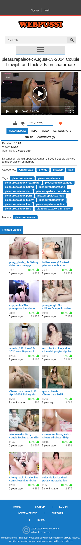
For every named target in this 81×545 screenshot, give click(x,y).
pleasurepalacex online (50, 204)
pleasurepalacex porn (18, 195)
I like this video (15, 123)
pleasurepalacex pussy (19, 199)
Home (17, 506)
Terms (41, 519)
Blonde (43, 169)
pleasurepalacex (22, 178)
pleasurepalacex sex (18, 191)
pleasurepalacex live (17, 204)
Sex (70, 169)
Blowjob (58, 169)
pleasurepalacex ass (52, 187)
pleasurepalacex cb (50, 178)
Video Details (17, 130)
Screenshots (62, 130)
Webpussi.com (51, 528)
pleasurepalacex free (18, 208)
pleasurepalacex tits (51, 199)
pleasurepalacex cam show (53, 208)
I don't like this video (22, 123)
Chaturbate (26, 169)
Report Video (40, 130)
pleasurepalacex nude (58, 182)
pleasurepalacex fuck (50, 195)
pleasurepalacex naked (19, 187)
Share (29, 137)
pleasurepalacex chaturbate (22, 182)
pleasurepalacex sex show (52, 191)
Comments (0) (46, 137)
